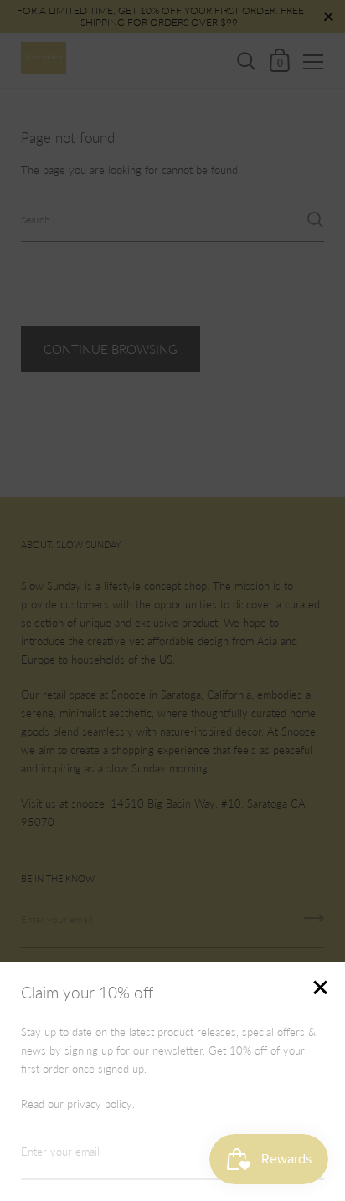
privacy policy (99, 1104)
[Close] (320, 988)
